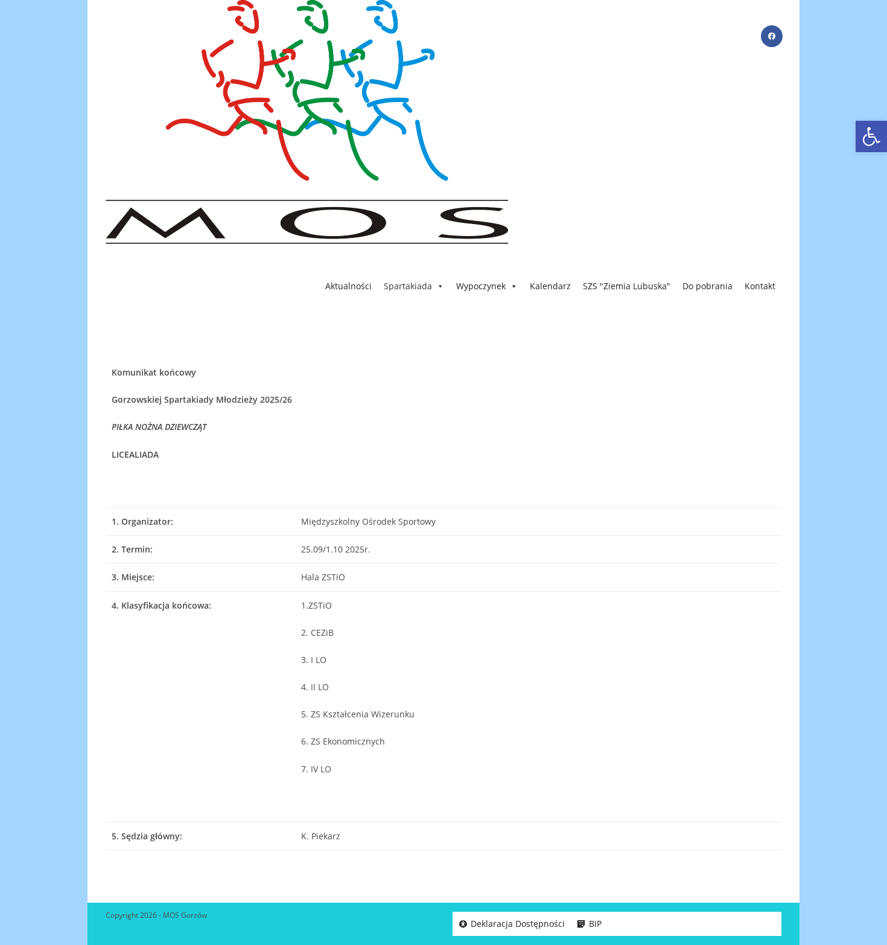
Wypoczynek (481, 286)
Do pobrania (707, 286)
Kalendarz (550, 286)
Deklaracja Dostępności (518, 923)
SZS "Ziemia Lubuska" (626, 286)
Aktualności (348, 286)
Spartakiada (408, 286)
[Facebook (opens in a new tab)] (772, 36)
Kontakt (760, 286)
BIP (595, 923)
